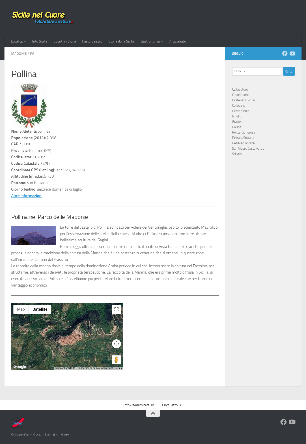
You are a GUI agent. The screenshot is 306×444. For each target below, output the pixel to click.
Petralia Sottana (243, 138)
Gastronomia (150, 41)
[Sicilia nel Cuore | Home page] (42, 18)
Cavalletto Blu (172, 405)
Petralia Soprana (243, 143)
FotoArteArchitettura (138, 405)
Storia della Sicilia (121, 41)
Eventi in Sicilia (65, 41)
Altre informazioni (26, 195)
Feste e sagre (92, 41)
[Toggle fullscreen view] (116, 309)
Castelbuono (241, 95)
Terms (118, 368)
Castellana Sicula (243, 100)
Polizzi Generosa (243, 132)
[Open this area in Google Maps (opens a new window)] (19, 367)
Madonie (19, 53)
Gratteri (237, 122)
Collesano (239, 106)
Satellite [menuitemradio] (39, 309)
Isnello (236, 116)
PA (32, 53)
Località (17, 41)
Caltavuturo (240, 89)
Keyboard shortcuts (65, 368)
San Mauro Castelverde (248, 149)
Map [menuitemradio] (21, 309)
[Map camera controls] (116, 343)
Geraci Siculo (240, 111)
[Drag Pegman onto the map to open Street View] (116, 359)
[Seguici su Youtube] (292, 53)
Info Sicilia (39, 41)
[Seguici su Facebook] (285, 53)
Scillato (237, 154)
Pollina (236, 127)
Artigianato (177, 41)
